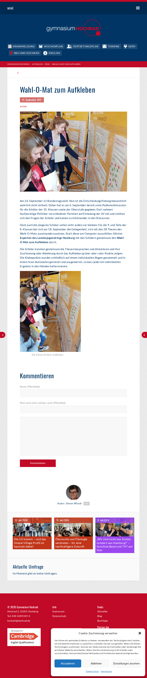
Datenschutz (92, 671)
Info (86, 503)
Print (27, 73)
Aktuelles (102, 611)
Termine (114, 46)
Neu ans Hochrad (26, 53)
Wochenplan (53, 46)
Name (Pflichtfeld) (30, 386)
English (54, 53)
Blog (99, 616)
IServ (132, 46)
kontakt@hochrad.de (18, 620)
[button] (140, 633)
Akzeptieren (68, 663)
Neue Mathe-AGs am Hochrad (144, 335)
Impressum (106, 671)
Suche (124, 8)
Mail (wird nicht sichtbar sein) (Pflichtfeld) (43, 402)
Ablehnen (96, 663)
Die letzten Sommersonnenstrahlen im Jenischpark (2, 335)
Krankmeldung (24, 46)
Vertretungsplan (86, 46)
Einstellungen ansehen (126, 663)
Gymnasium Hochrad (18, 64)
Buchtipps (102, 620)
